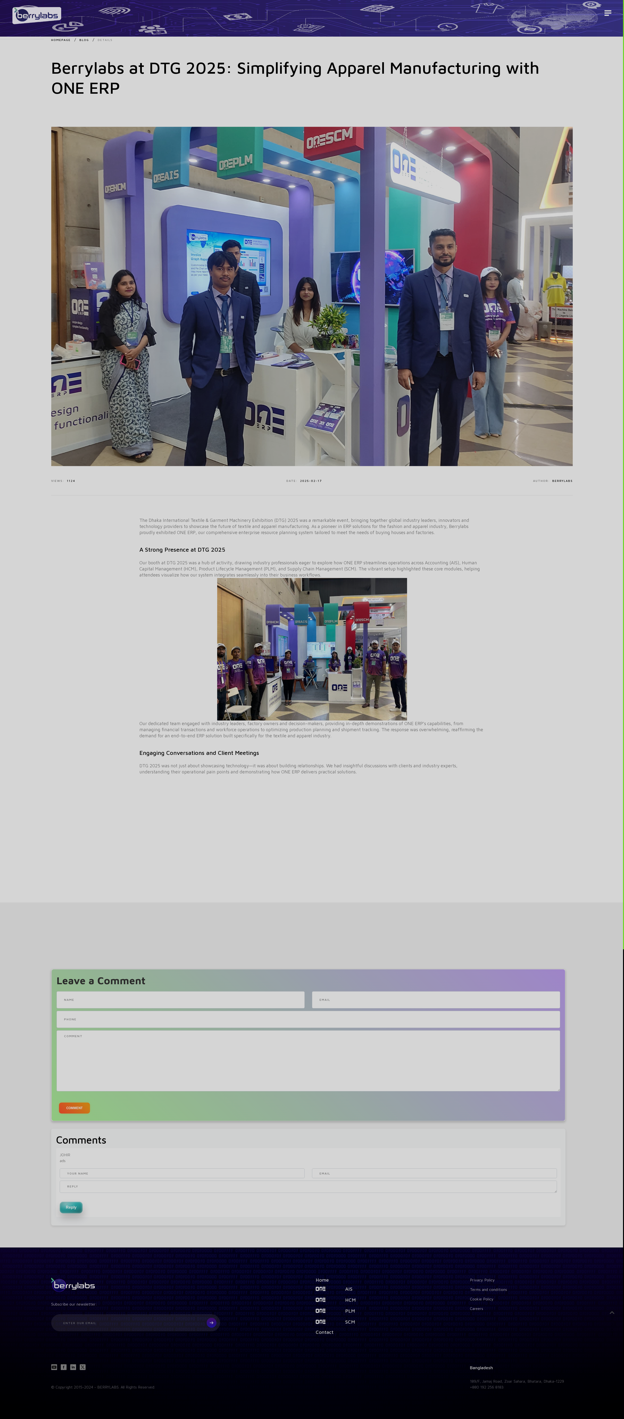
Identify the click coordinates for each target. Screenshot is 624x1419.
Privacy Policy (482, 1279)
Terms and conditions (488, 1289)
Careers (476, 1308)
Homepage (61, 40)
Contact (324, 1332)
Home (322, 1279)
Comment (74, 1108)
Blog (84, 40)
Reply (71, 1207)
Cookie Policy (482, 1299)
